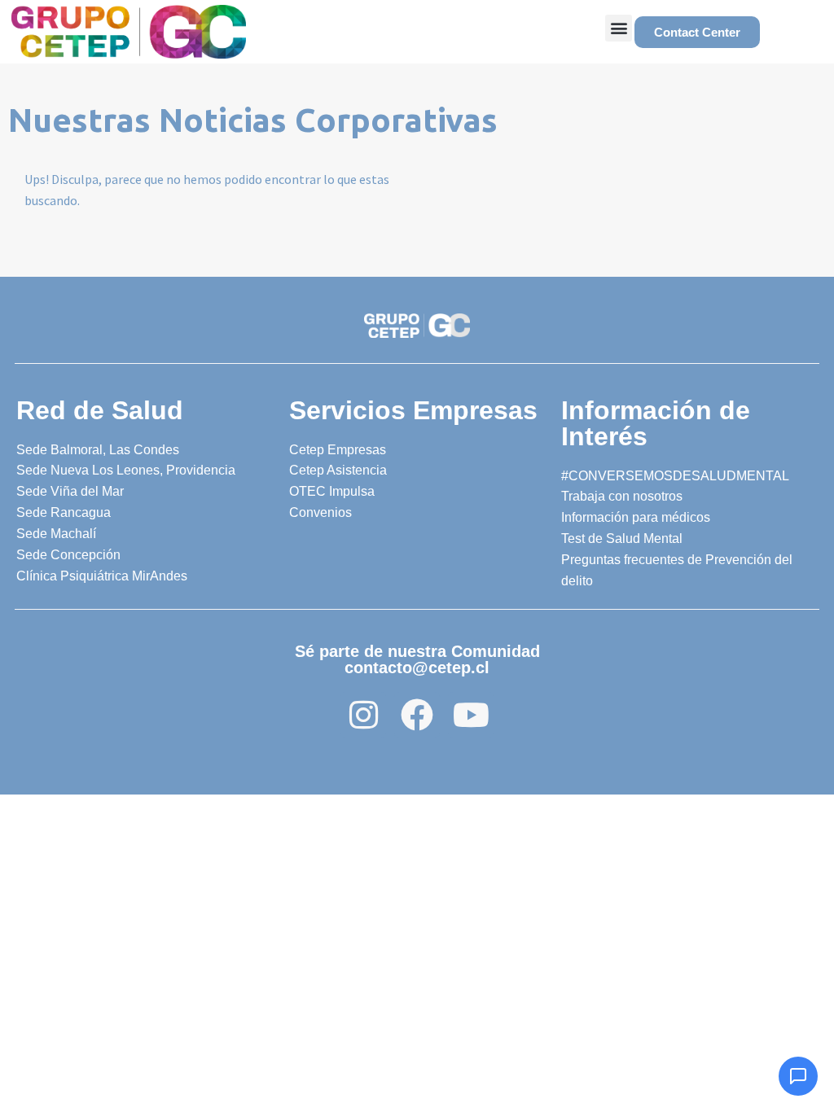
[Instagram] (363, 715)
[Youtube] (471, 715)
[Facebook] (417, 715)
